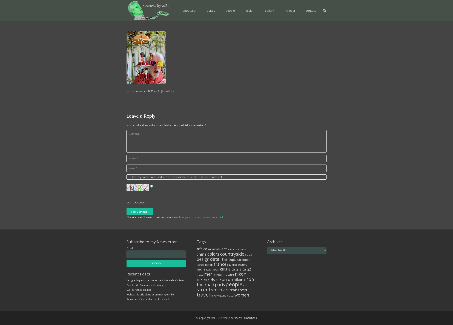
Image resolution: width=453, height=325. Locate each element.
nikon (240, 274)
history (242, 265)
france (220, 264)
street (204, 289)
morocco (218, 274)
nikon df (241, 279)
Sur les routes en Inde (139, 289)
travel (203, 294)
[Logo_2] (149, 10)
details (217, 259)
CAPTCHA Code (136, 202)
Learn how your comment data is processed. (197, 217)
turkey (214, 295)
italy (208, 269)
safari (246, 285)
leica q (233, 269)
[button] (217, 10)
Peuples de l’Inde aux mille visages (146, 285)
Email (130, 248)
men (208, 274)
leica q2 (245, 269)
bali (237, 249)
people (234, 284)
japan (215, 269)
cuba (248, 254)
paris (220, 284)
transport (238, 289)
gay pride (232, 264)
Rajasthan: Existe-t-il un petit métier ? (148, 299)
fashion (200, 264)
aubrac (231, 249)
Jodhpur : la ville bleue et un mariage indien (151, 294)
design (203, 259)
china (202, 254)
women (241, 295)
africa (202, 249)
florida (209, 265)
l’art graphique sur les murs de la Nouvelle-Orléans (155, 280)
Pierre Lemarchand (246, 318)
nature (228, 274)
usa (231, 295)
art (224, 248)
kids (223, 269)
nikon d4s (206, 279)
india (201, 269)
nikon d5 (224, 279)
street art (220, 290)
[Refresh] (152, 185)
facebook (243, 260)
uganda (223, 295)
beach (243, 249)
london (200, 275)
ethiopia (230, 259)
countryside (232, 254)
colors (213, 254)
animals (214, 249)
